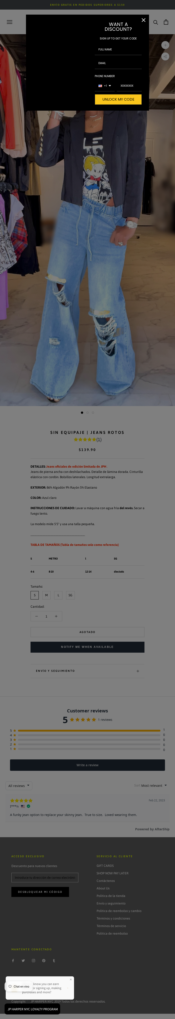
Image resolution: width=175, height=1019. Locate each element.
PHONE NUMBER (105, 76)
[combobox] (105, 86)
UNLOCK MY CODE (118, 99)
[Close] (143, 20)
